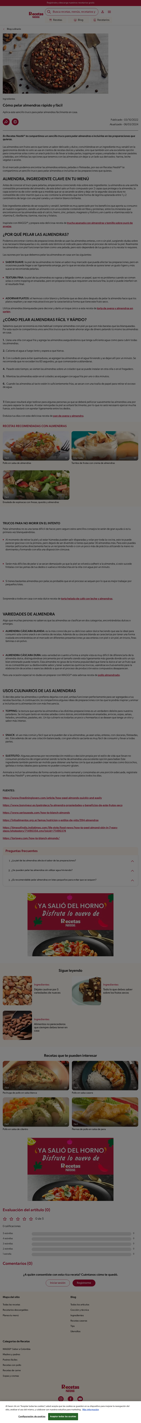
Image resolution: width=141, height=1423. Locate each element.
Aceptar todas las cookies (63, 1416)
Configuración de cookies (31, 1416)
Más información (90, 1410)
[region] (70, 1412)
